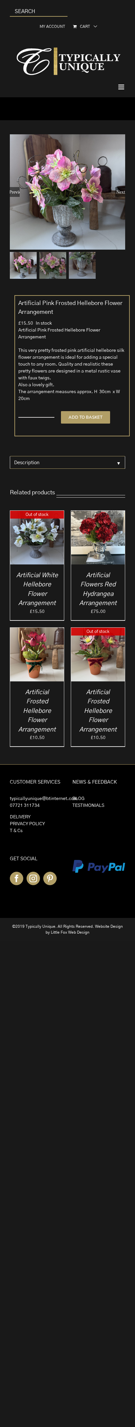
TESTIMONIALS (88, 805)
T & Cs (16, 830)
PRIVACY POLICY (27, 824)
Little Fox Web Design (70, 932)
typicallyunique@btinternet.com (44, 798)
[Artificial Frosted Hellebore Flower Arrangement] (37, 631)
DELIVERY (20, 817)
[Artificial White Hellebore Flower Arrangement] (37, 514)
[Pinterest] (50, 878)
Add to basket (85, 417)
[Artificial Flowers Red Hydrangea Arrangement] (98, 514)
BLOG (78, 798)
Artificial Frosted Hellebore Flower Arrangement (37, 711)
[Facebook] (16, 878)
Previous (15, 192)
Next (120, 192)
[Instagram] (33, 878)
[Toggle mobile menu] (121, 87)
